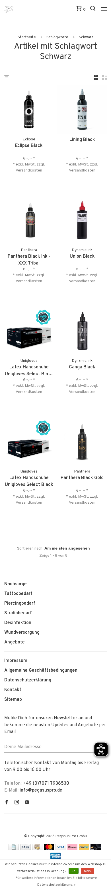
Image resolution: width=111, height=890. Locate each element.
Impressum (15, 661)
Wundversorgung (22, 632)
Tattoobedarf (18, 594)
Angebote (14, 642)
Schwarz (86, 37)
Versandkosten (29, 170)
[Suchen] (93, 9)
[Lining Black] (82, 110)
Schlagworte (57, 37)
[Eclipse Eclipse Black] (29, 110)
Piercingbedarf (19, 603)
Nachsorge (15, 584)
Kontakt (12, 690)
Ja (73, 871)
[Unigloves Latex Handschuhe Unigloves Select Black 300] (29, 332)
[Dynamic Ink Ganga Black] (82, 332)
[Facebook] (6, 803)
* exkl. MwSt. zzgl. (29, 164)
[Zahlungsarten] (14, 849)
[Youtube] (27, 803)
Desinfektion (17, 623)
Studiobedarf (18, 613)
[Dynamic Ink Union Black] (82, 221)
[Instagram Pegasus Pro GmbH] (17, 803)
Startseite (27, 37)
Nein (87, 871)
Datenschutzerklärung (27, 680)
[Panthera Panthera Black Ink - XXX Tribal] (29, 221)
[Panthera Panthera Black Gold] (82, 443)
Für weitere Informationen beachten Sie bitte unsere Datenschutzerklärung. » (56, 881)
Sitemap (13, 700)
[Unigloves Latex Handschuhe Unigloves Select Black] (29, 443)
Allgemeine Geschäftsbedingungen (40, 670)
